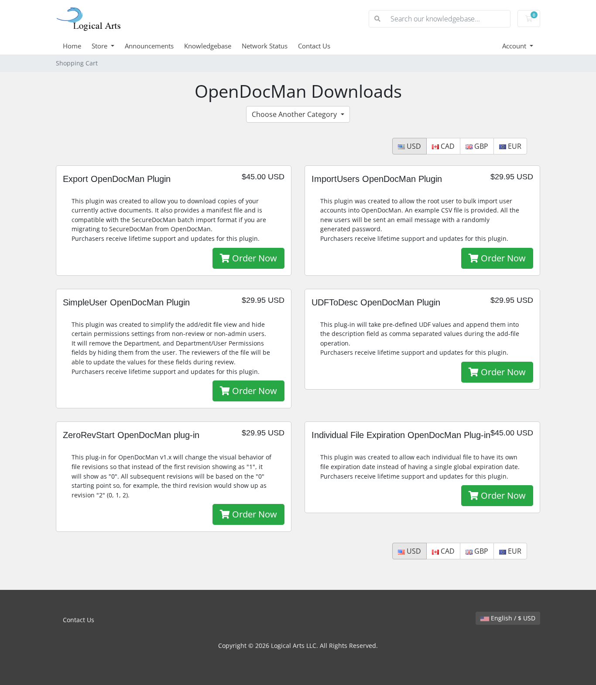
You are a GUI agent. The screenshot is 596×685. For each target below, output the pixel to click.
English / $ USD (512, 618)
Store (100, 45)
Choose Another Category (295, 114)
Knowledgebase (207, 45)
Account (515, 45)
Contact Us (314, 45)
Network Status (265, 45)
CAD (447, 146)
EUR (513, 146)
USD (413, 146)
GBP (480, 146)
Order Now (253, 258)
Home (72, 45)
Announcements (149, 45)
